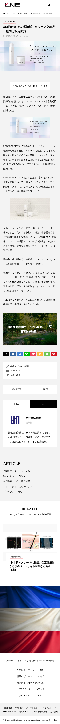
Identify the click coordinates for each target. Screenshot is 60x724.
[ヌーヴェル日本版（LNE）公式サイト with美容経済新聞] (12, 5)
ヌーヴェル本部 (9, 712)
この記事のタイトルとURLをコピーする (30, 86)
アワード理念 (31, 708)
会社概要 (8, 708)
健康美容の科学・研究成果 (16, 481)
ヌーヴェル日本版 (48, 708)
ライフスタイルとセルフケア (17, 486)
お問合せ (54, 712)
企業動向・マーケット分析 (16, 471)
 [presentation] (55, 520)
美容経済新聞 (23, 366)
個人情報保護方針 (39, 712)
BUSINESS (15, 370)
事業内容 (19, 708)
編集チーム (23, 712)
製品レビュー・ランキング (16, 476)
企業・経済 (15, 375)
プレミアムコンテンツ (14, 491)
